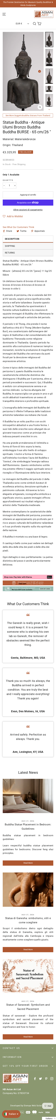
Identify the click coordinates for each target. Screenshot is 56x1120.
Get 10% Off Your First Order (25, 1066)
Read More (28, 863)
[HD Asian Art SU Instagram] (51, 1078)
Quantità (8, 180)
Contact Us (11, 1048)
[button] (13, 216)
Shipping (10, 246)
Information (12, 1057)
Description (12, 239)
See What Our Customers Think (18, 227)
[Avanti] (39, 71)
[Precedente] (6, 71)
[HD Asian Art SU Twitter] (40, 1078)
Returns (10, 252)
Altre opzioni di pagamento (28, 209)
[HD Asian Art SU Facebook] (34, 1078)
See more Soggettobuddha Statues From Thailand (28, 115)
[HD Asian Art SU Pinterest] (46, 1078)
